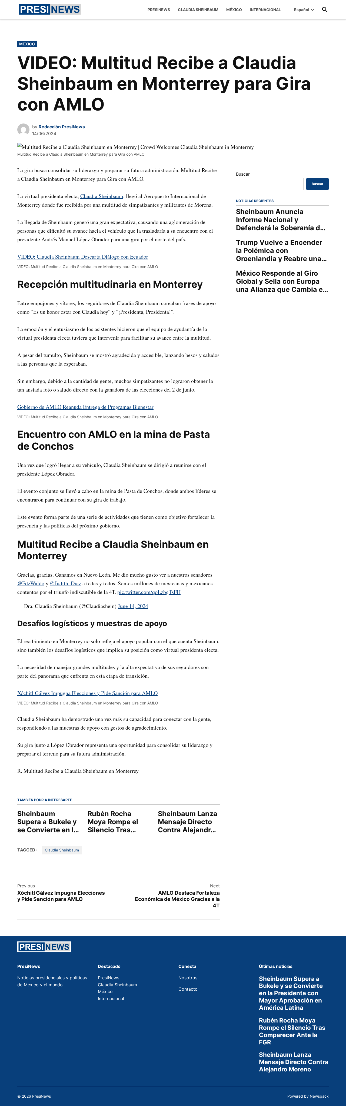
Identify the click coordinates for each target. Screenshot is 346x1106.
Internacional (111, 998)
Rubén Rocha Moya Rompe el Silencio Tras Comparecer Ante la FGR (117, 822)
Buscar (243, 174)
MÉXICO (234, 9)
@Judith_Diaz (65, 583)
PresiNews (108, 977)
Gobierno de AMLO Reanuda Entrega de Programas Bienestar (85, 406)
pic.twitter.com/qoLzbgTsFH (149, 592)
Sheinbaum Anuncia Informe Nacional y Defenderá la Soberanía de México (280, 220)
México (27, 44)
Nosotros (187, 977)
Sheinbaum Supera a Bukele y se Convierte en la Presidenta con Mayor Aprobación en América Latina (48, 822)
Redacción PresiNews (62, 126)
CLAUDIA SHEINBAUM (198, 9)
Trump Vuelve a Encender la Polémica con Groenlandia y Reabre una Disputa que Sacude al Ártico (279, 250)
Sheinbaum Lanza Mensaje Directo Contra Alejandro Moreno (187, 822)
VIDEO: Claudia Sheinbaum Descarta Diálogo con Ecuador (82, 256)
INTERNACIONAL (265, 9)
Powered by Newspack (308, 1096)
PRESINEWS (159, 9)
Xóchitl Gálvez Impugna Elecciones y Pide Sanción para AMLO (87, 693)
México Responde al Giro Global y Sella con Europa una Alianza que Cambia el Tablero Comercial (280, 281)
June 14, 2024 (133, 606)
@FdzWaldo (30, 583)
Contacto (188, 989)
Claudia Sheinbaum (101, 196)
